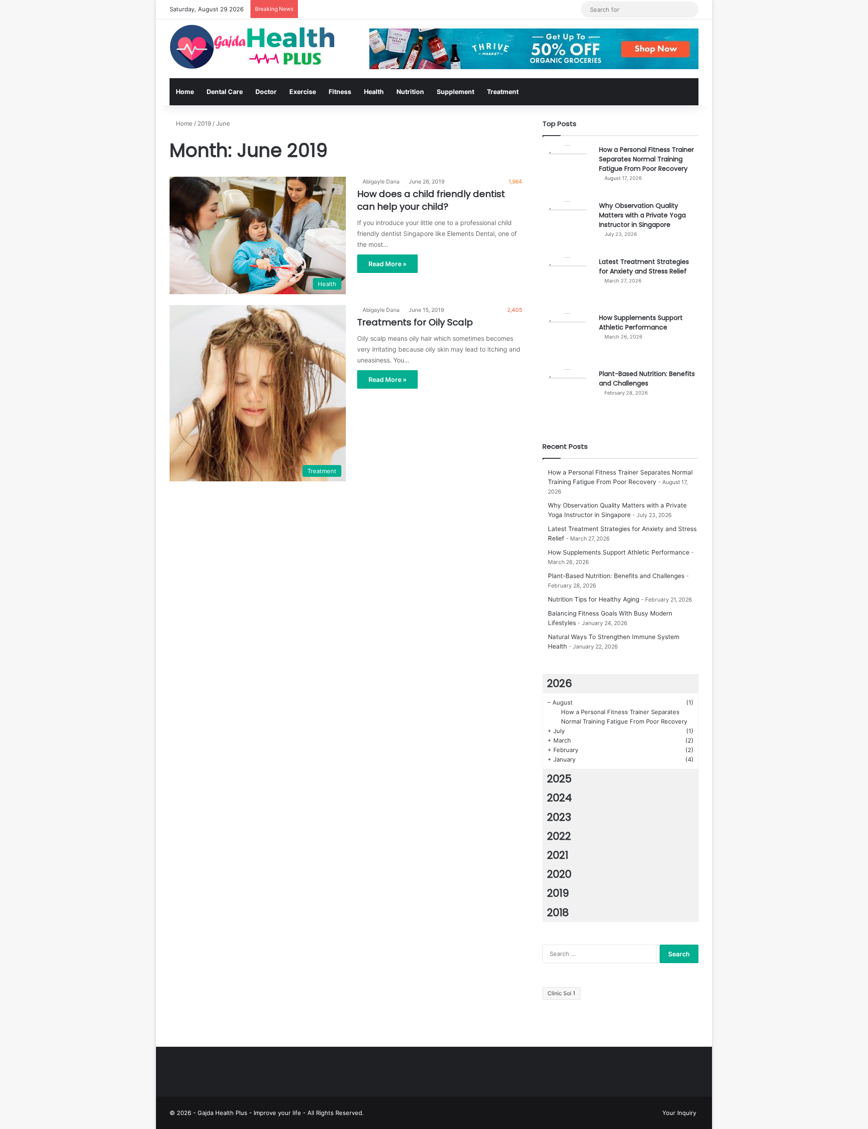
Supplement (455, 91)
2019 (204, 123)
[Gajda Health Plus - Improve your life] (253, 47)
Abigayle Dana (381, 181)
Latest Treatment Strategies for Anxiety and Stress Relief (644, 266)
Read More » (387, 264)
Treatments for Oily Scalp (415, 322)
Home (185, 91)
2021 (557, 855)
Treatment (503, 91)
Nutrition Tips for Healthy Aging (593, 599)
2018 (558, 912)
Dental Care (225, 91)
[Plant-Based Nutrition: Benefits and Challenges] (567, 394)
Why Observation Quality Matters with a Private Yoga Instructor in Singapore (642, 215)
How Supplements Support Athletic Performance (641, 322)
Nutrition (410, 91)
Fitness (340, 91)
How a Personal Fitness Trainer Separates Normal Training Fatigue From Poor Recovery (646, 159)
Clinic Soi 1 (561, 993)
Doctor (266, 91)
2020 (559, 874)
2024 (559, 797)
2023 (559, 817)
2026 (559, 683)
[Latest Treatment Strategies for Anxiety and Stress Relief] (567, 282)
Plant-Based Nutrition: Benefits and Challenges (647, 378)
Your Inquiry (679, 1112)
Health (374, 91)
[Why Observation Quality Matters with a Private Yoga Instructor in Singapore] (567, 226)
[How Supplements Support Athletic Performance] (567, 338)
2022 (559, 836)
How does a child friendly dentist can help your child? (431, 200)
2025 (559, 778)
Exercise (302, 91)
